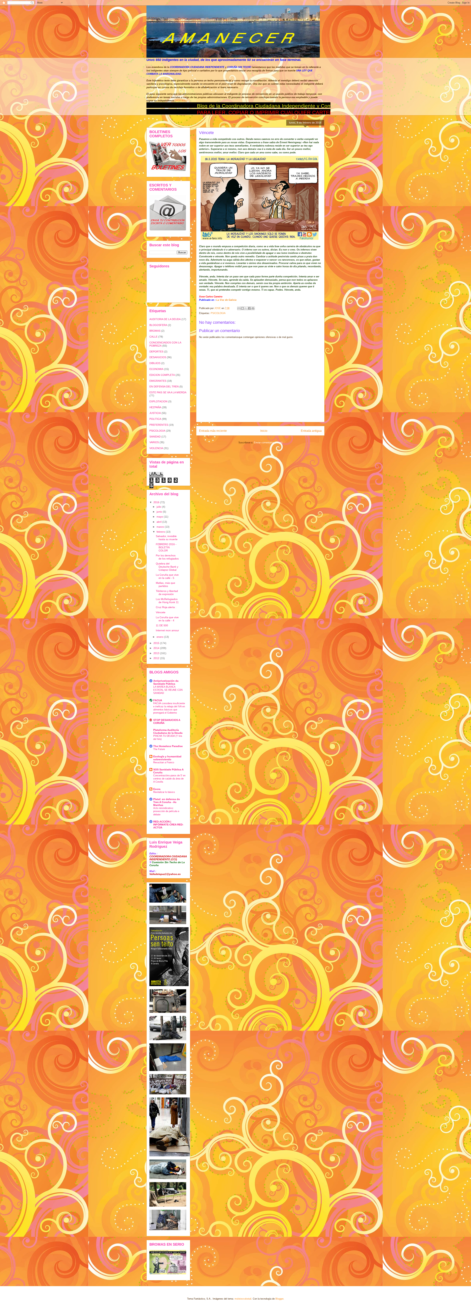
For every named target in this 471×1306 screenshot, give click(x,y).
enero (160, 636)
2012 (156, 658)
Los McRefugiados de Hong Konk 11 (167, 601)
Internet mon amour (167, 630)
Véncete (160, 612)
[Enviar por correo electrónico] (239, 308)
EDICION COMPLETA (162, 374)
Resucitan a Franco (163, 762)
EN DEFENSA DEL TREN (164, 386)
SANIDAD (155, 436)
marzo (161, 526)
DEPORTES (156, 351)
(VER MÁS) (181, 100)
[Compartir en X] (246, 308)
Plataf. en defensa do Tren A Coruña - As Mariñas (166, 802)
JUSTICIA (155, 413)
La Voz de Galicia (226, 300)
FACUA (157, 700)
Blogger (279, 1298)
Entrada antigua (311, 430)
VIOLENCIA (156, 448)
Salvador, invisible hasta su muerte (167, 538)
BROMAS (154, 330)
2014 (156, 648)
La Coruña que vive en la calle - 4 (167, 619)
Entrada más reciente (213, 430)
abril (159, 521)
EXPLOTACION (158, 401)
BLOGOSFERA (158, 325)
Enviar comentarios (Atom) (268, 442)
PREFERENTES (158, 424)
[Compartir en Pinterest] (253, 308)
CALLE (153, 336)
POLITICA (155, 418)
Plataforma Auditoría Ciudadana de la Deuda (168, 731)
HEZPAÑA (155, 407)
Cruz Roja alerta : (166, 607)
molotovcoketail (243, 1298)
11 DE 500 (162, 625)
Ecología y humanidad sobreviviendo (167, 758)
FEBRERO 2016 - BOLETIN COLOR (166, 547)
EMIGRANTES (157, 380)
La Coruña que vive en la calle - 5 (167, 576)
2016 (156, 502)
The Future (159, 749)
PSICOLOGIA (218, 313)
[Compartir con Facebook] (249, 308)
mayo (160, 516)
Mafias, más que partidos (165, 584)
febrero (161, 531)
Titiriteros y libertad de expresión (167, 593)
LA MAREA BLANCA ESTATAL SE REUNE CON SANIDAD (168, 690)
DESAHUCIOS (157, 357)
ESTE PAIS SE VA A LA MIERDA (167, 392)
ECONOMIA (156, 369)
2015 (156, 643)
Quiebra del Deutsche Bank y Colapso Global (167, 566)
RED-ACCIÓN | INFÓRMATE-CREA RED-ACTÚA (168, 824)
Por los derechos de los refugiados (167, 557)
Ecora (156, 789)
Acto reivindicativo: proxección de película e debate (166, 811)
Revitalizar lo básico (164, 792)
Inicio (263, 430)
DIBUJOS (154, 363)
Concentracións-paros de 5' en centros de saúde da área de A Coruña (169, 778)
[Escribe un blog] (242, 308)
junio (160, 511)
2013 (156, 653)
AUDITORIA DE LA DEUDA (165, 319)
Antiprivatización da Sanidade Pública (165, 682)
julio (159, 506)
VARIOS (154, 442)
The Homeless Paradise (168, 746)
